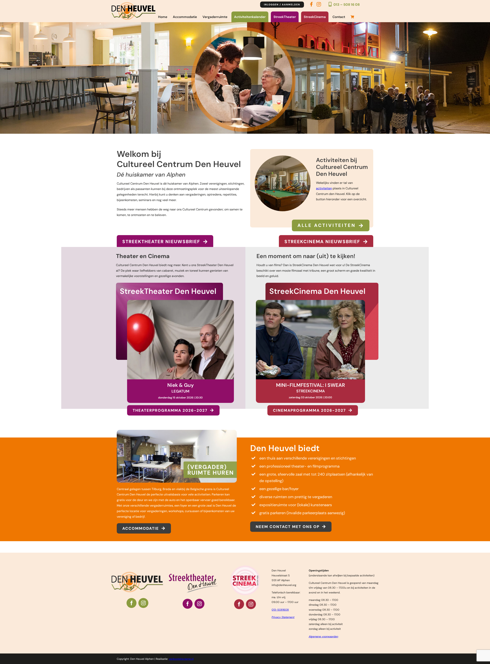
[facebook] (131, 609)
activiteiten (324, 188)
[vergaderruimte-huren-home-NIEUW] (177, 437)
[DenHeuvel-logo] (134, 4)
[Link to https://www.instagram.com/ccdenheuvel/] (319, 5)
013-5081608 (280, 615)
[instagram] (143, 609)
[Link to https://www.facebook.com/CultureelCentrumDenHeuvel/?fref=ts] (311, 5)
